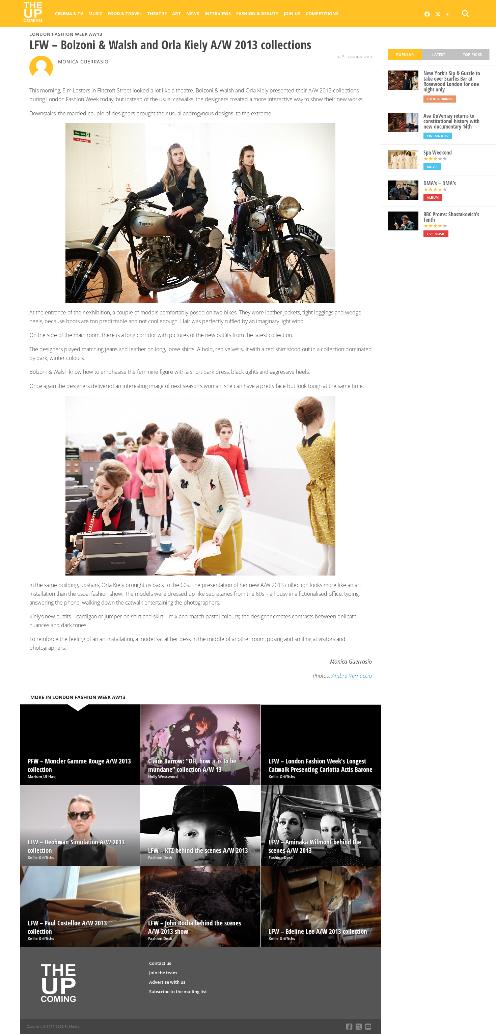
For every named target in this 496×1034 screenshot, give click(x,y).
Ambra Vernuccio (352, 675)
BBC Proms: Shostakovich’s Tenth (451, 217)
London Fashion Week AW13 (65, 34)
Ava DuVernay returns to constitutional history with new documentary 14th (451, 121)
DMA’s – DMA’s (439, 183)
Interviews (217, 13)
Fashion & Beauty (257, 13)
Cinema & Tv (69, 13)
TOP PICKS (472, 54)
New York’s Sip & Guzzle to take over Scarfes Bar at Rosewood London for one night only (451, 81)
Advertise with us (167, 982)
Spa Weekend (437, 152)
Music (95, 13)
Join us (292, 13)
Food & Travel (125, 13)
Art (176, 13)
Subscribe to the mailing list (178, 991)
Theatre (157, 13)
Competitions (322, 13)
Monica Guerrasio (83, 61)
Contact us (160, 963)
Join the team (163, 973)
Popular (405, 54)
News (192, 13)
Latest (438, 54)
